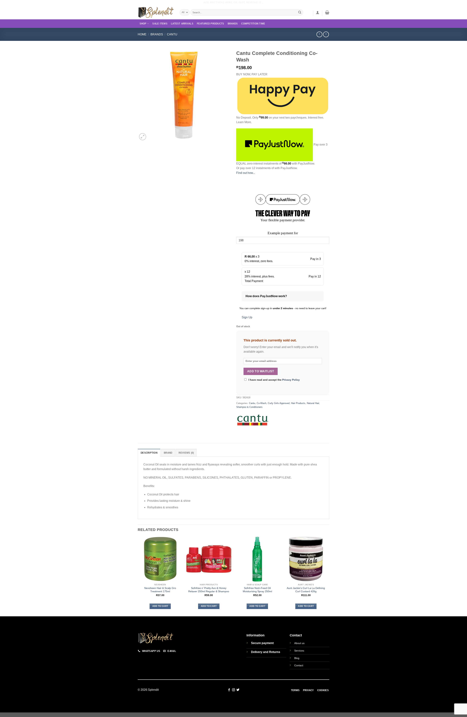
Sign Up (247, 317)
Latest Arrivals (182, 23)
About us (299, 643)
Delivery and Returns (265, 652)
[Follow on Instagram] (233, 690)
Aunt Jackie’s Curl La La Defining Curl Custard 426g (306, 590)
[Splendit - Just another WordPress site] (156, 12)
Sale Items (159, 23)
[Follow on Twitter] (237, 690)
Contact (298, 665)
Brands (233, 23)
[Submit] (300, 12)
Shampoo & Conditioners (249, 407)
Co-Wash (261, 403)
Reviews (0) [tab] (186, 452)
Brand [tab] (168, 452)
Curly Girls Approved (279, 403)
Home (142, 34)
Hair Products (298, 403)
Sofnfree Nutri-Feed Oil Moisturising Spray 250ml (257, 590)
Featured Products (210, 23)
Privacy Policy (291, 379)
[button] (317, 12)
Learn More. (244, 122)
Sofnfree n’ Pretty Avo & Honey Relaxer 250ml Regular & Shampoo (208, 590)
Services (299, 650)
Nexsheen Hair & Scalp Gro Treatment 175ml (160, 590)
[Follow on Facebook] (228, 690)
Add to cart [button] (160, 606)
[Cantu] (252, 421)
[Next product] (319, 34)
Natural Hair (313, 403)
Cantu (172, 34)
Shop (143, 23)
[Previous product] (326, 34)
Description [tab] (149, 452)
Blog (296, 658)
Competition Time (253, 23)
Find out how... (245, 172)
